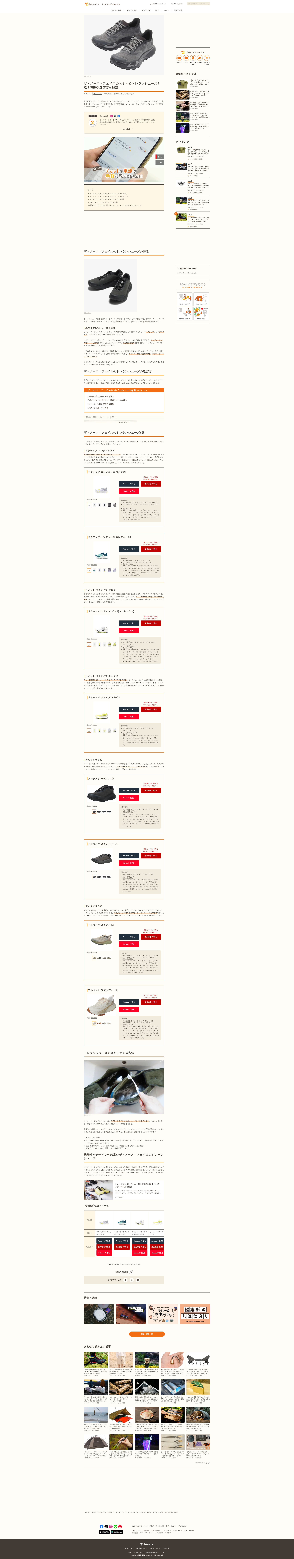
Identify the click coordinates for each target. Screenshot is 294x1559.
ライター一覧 (177, 1530)
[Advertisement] (103, 230)
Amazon (94, 499)
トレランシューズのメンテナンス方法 (103, 202)
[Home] (102, 4)
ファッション (97, 94)
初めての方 (178, 10)
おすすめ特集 (116, 10)
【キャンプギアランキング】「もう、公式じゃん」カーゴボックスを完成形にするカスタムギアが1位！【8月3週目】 (199, 82)
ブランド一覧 (166, 1530)
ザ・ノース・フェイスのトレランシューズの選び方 (108, 196)
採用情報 (160, 1533)
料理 (157, 10)
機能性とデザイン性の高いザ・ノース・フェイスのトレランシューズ (115, 205)
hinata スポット (155, 1548)
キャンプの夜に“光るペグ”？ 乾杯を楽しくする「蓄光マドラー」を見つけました (199, 126)
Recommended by (200, 1462)
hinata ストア (129, 1548)
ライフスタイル (119, 1197)
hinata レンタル (141, 1548)
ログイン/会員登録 (177, 4)
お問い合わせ (155, 1530)
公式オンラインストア (159, 4)
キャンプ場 (146, 10)
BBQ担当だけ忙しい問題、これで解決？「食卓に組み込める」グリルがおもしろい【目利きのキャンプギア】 (199, 104)
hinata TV (166, 1548)
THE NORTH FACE (114, 1265)
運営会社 (168, 1533)
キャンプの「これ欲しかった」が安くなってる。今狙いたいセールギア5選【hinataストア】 (200, 115)
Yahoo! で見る (129, 491)
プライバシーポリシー (147, 1533)
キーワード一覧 (189, 1530)
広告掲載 (146, 1530)
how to (166, 10)
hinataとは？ (136, 1530)
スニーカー (126, 1265)
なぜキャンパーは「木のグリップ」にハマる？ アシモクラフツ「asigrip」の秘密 (199, 93)
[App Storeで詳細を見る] (104, 1533)
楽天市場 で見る (151, 484)
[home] (147, 1544)
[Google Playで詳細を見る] (117, 1533)
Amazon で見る (129, 484)
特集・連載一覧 (147, 1334)
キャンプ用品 (132, 10)
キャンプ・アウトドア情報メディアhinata (98, 1512)
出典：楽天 (87, 76)
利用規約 (135, 1533)
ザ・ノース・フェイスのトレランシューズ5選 (106, 199)
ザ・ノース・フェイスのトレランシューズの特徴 (107, 193)
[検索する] (208, 3)
